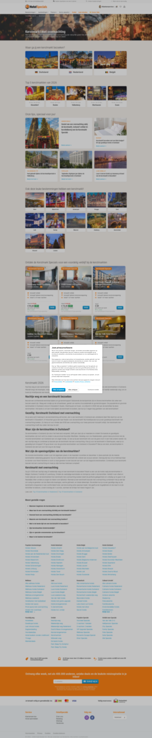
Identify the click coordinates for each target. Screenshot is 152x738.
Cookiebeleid (68, 381)
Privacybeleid (58, 381)
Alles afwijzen (72, 390)
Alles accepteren (58, 390)
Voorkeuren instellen (93, 390)
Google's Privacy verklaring (82, 381)
